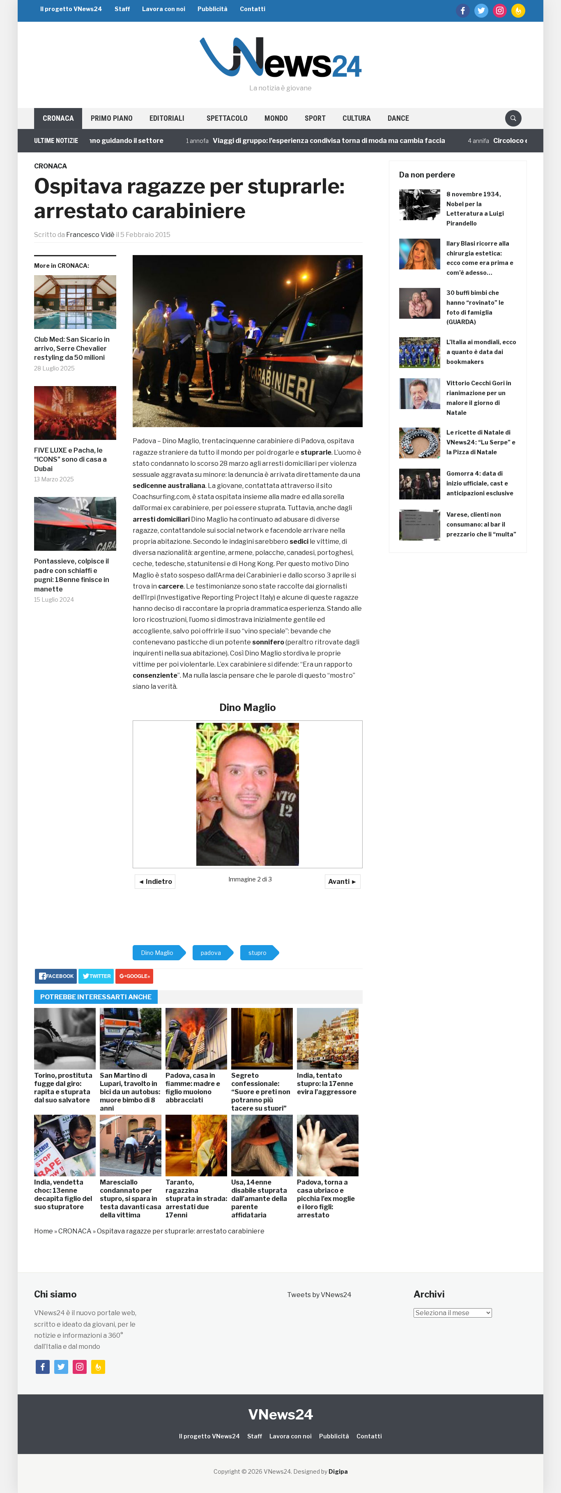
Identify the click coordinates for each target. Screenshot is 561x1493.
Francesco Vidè (90, 235)
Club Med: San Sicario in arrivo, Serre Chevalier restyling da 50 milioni (72, 349)
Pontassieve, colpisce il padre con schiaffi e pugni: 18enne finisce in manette (71, 575)
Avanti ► (342, 882)
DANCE (398, 118)
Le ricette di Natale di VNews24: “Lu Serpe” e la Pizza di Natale (480, 442)
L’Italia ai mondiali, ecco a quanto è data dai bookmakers (481, 351)
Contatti (252, 8)
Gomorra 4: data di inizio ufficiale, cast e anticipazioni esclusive (479, 483)
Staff (122, 8)
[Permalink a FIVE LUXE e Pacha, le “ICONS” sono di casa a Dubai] (75, 416)
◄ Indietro (155, 882)
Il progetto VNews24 (71, 8)
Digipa (338, 1471)
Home (43, 1231)
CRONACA (58, 118)
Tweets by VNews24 (319, 1295)
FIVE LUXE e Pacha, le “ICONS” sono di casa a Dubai (70, 459)
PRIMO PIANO (112, 118)
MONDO (276, 118)
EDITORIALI (166, 118)
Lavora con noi (163, 8)
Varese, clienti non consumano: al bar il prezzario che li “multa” (481, 524)
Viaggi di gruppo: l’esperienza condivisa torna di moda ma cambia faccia (302, 141)
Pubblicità (213, 8)
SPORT (315, 118)
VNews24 (280, 1414)
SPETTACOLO (227, 118)
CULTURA (357, 118)
